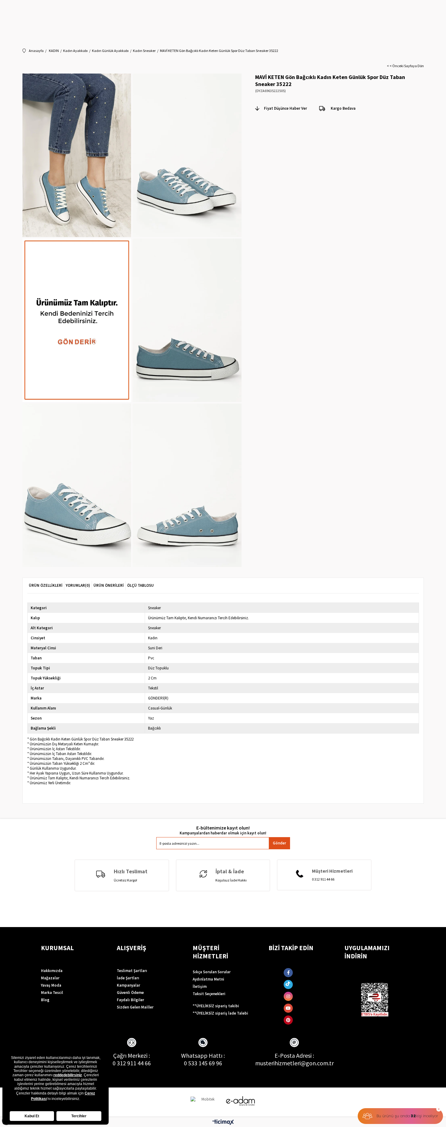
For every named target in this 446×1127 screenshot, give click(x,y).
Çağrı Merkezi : (131, 1055)
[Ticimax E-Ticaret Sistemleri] (223, 1122)
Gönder (279, 843)
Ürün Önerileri (108, 585)
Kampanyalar (128, 985)
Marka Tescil (52, 992)
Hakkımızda (52, 970)
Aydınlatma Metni (208, 979)
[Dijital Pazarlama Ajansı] (206, 1102)
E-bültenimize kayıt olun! (223, 828)
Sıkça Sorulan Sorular (212, 971)
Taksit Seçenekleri (209, 993)
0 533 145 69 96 (203, 1063)
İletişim (200, 986)
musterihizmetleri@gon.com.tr (294, 1063)
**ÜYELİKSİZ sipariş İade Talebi (220, 1013)
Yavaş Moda (51, 985)
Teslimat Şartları (132, 970)
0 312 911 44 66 (132, 1063)
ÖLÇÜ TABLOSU (140, 585)
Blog (45, 999)
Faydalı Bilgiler (130, 999)
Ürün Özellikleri (46, 585)
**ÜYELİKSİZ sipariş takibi (216, 1005)
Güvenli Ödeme (130, 992)
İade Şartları (128, 978)
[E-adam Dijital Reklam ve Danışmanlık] (240, 1101)
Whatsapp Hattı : (203, 1055)
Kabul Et (32, 1116)
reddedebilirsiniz (67, 1075)
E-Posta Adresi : (294, 1055)
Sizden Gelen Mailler (135, 1007)
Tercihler (78, 1116)
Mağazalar (50, 978)
